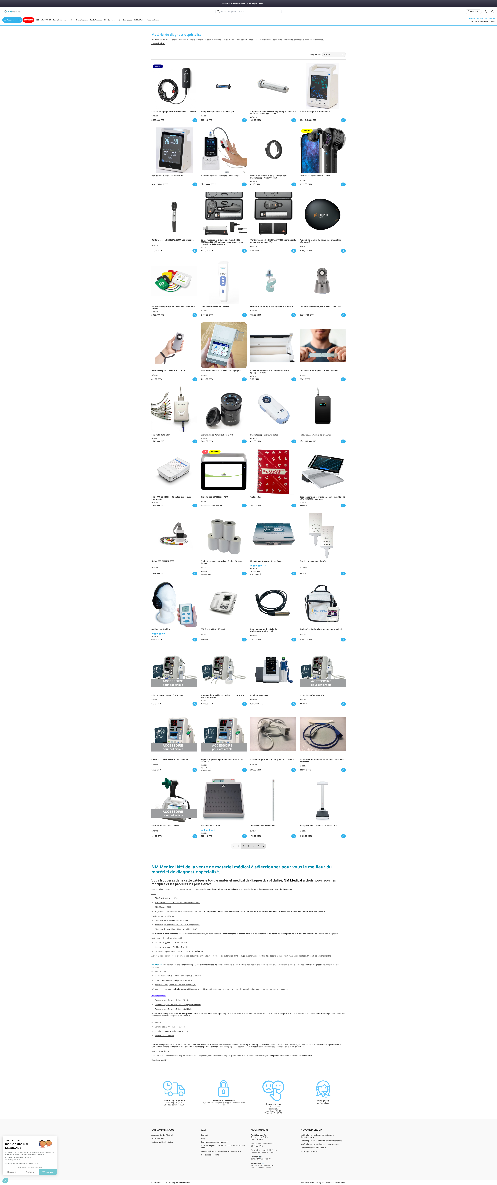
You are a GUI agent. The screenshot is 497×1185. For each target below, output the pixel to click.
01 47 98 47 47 (257, 1146)
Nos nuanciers (157, 1138)
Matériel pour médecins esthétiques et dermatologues (317, 1136)
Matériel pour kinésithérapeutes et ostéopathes (321, 1140)
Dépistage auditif (158, 1060)
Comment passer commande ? (214, 1142)
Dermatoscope (157, 995)
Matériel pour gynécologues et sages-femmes (320, 1144)
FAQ (203, 1138)
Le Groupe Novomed (309, 1151)
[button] (5, 1180)
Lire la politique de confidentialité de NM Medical (22, 1164)
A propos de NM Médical (162, 1135)
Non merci (11, 1172)
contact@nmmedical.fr (261, 1159)
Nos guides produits (210, 1155)
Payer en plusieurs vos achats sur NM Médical (221, 1151)
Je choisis (30, 1172)
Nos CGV (305, 1182)
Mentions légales (317, 1182)
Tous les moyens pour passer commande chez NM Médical (223, 1146)
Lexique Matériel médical (162, 1142)
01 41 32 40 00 (257, 1139)
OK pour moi (47, 1172)
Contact (204, 1135)
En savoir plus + (158, 43)
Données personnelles (336, 1182)
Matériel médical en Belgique (313, 1147)
